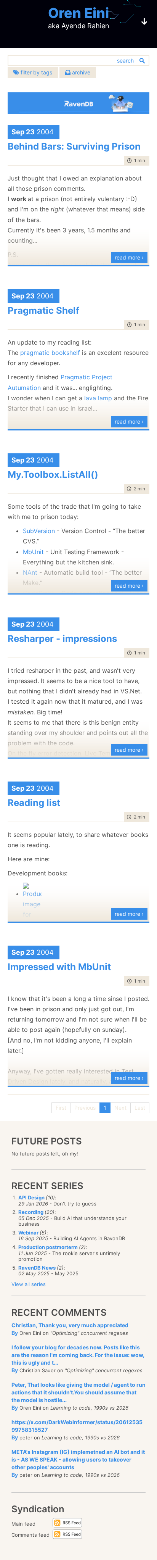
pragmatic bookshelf (50, 352)
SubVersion (40, 531)
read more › (129, 257)
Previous (85, 1107)
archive (80, 72)
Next (120, 1107)
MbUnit (34, 552)
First (61, 1107)
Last (140, 1107)
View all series (28, 1284)
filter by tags (35, 72)
